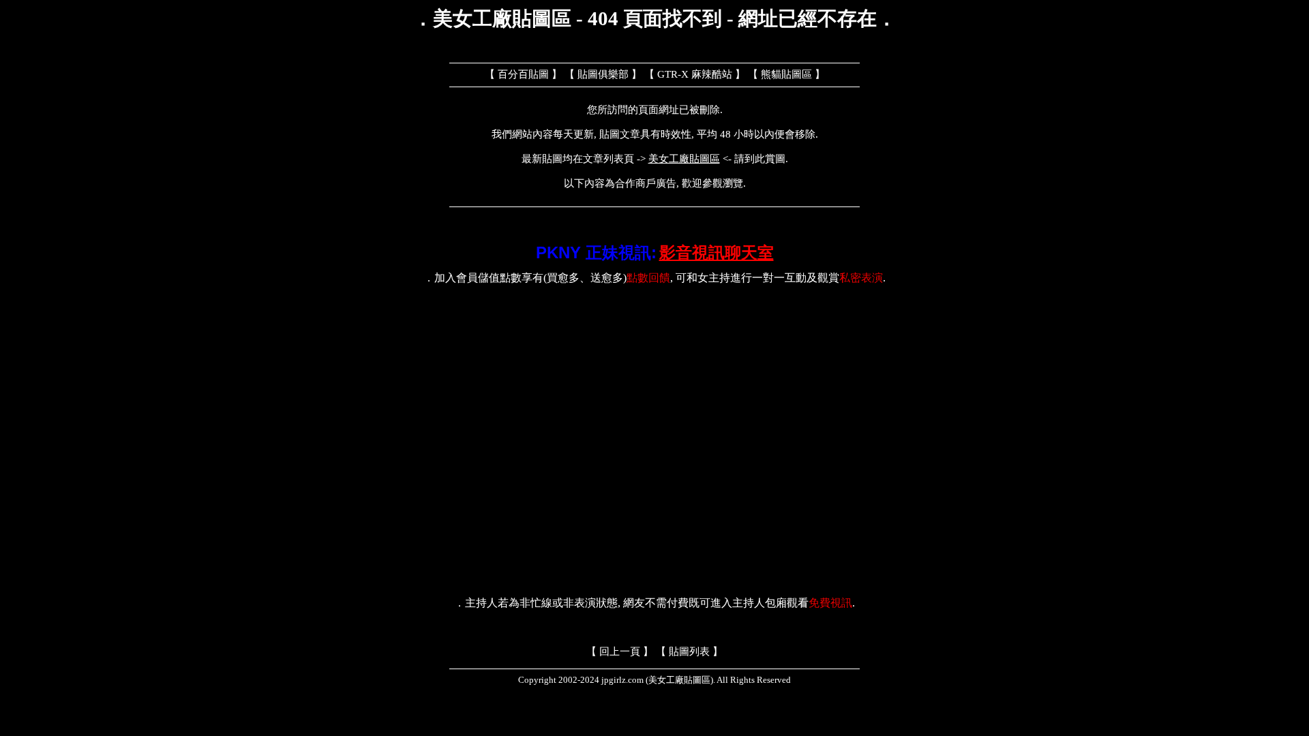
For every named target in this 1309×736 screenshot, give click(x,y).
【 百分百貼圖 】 (523, 74)
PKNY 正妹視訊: (596, 252)
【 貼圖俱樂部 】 (603, 74)
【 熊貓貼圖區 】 (786, 74)
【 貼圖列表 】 (689, 651)
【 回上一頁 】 (619, 651)
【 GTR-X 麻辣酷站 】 (694, 74)
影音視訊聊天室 (716, 252)
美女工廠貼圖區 (684, 158)
